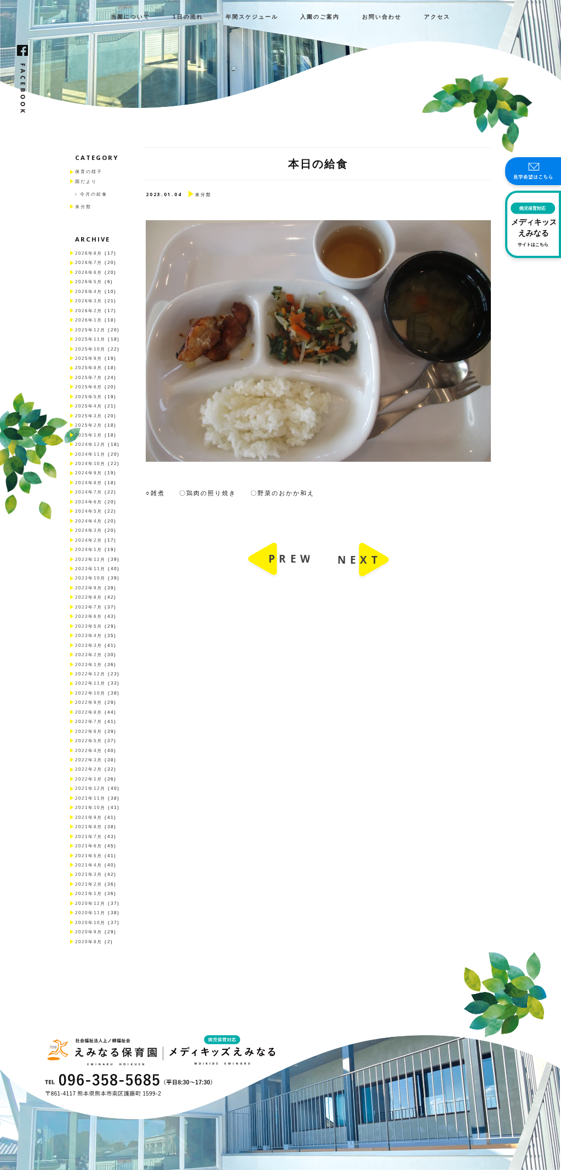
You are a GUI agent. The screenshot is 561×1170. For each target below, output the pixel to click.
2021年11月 (90, 798)
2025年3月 (88, 416)
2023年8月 (88, 597)
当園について (130, 17)
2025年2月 (88, 425)
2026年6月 (88, 272)
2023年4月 (88, 635)
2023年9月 (88, 588)
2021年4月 (88, 865)
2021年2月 (88, 884)
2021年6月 (88, 846)
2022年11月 (90, 683)
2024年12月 (90, 444)
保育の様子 (88, 171)
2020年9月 (88, 932)
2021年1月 (88, 893)
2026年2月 (88, 310)
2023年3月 (88, 645)
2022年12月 (90, 674)
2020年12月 (90, 903)
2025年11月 (90, 339)
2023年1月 (88, 664)
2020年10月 (90, 922)
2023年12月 (90, 559)
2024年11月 (90, 454)
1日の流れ (188, 17)
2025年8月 (88, 367)
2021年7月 (88, 836)
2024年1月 (88, 549)
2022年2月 (88, 769)
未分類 (83, 206)
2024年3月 (88, 530)
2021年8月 (88, 826)
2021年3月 (88, 874)
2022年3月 (88, 760)
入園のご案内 (320, 17)
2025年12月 (90, 330)
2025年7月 (88, 377)
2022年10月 (90, 693)
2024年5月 (88, 511)
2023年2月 (88, 654)
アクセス (437, 17)
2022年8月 (88, 712)
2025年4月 (88, 406)
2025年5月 (88, 396)
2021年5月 (88, 855)
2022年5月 (88, 740)
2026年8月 (88, 253)
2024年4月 (88, 521)
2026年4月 (88, 291)
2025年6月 (88, 387)
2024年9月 (88, 473)
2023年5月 (88, 626)
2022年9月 (88, 702)
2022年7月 (88, 721)
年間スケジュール (252, 17)
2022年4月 (88, 750)
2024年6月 (88, 502)
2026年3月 (88, 301)
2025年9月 (88, 358)
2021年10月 (90, 807)
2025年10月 (90, 349)
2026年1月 (88, 320)
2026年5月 (88, 281)
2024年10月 (90, 463)
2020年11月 (90, 912)
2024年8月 (88, 482)
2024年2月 (88, 540)
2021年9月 (88, 817)
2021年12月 (90, 788)
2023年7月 (88, 607)
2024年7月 (88, 492)
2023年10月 (90, 578)
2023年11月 (90, 568)
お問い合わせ (382, 17)
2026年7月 (88, 262)
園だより (86, 181)
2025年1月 (88, 435)
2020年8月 (88, 941)
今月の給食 (93, 194)
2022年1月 (88, 779)
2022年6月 (88, 731)
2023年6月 (88, 616)
